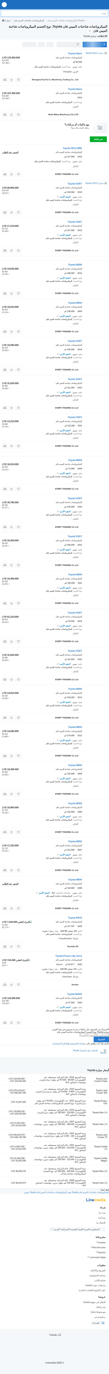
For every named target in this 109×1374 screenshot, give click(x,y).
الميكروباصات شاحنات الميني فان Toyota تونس (45, 1192)
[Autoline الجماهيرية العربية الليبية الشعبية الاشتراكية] (90, 4)
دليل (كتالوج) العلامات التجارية (92, 1290)
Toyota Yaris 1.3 (99, 1124)
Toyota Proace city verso (68, 956)
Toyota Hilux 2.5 (99, 1171)
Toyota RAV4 (75, 918)
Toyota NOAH (74, 994)
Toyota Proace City (100, 1102)
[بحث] (4, 13)
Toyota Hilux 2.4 (99, 1112)
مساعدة (102, 1218)
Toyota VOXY (75, 183)
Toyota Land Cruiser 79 (101, 1136)
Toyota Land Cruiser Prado (100, 1079)
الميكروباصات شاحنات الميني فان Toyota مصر (88, 1192)
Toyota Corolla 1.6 (100, 1147)
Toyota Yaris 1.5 (99, 1183)
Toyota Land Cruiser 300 (101, 1091)
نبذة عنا (102, 1213)
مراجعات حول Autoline (95, 1285)
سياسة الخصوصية (78, 1043)
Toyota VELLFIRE (72, 148)
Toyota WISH (75, 264)
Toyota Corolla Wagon (100, 1159)
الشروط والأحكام (98, 1270)
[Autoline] (3, 20)
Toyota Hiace (75, 53)
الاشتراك (101, 1039)
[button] (4, 4)
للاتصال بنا (101, 1222)
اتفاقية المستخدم (60, 1043)
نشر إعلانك (98, 139)
